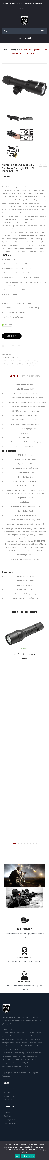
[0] (27, 38)
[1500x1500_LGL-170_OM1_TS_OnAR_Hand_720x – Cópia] (13, 134)
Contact (7, 1116)
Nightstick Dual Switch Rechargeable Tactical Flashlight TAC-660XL (45, 165)
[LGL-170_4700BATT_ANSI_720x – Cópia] (26, 134)
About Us (7, 1112)
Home (4, 50)
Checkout (8, 1100)
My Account (9, 1089)
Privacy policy (28, 1156)
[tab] (13, 376)
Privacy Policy (9, 1119)
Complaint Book (11, 1123)
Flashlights (14, 50)
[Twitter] (12, 363)
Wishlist (7, 1092)
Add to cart (11, 336)
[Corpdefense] (24, 20)
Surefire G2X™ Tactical (24, 654)
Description (13, 376)
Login (31, 8)
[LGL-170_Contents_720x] (13, 151)
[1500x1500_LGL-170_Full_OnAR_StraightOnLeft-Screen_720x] (26, 117)
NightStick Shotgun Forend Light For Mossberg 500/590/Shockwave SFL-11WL (40, 165)
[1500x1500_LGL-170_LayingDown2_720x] (24, 86)
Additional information (31, 376)
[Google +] (28, 363)
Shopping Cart (10, 1096)
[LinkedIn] (35, 363)
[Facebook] (5, 363)
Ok (17, 1156)
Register (21, 8)
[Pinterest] (20, 363)
